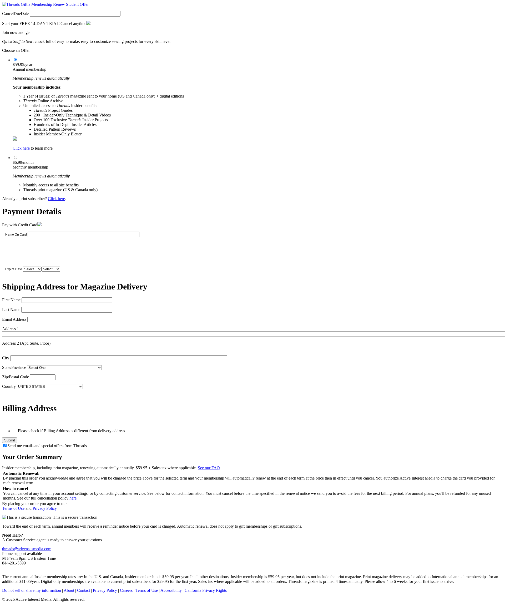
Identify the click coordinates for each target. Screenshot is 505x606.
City (5, 358)
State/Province (14, 367)
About (69, 590)
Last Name (11, 309)
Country (9, 386)
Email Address (14, 319)
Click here (21, 148)
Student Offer (77, 4)
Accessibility (171, 590)
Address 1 (10, 329)
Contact (83, 590)
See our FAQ (209, 468)
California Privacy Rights (206, 590)
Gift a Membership (36, 4)
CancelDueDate (15, 13)
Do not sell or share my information (31, 590)
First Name (11, 300)
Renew (59, 4)
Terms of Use (13, 508)
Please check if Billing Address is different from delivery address (71, 431)
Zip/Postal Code (15, 377)
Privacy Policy (45, 508)
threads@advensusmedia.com (26, 549)
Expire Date (13, 269)
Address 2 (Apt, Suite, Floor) (26, 343)
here (73, 498)
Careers (126, 590)
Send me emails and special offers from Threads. (47, 446)
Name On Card (16, 234)
